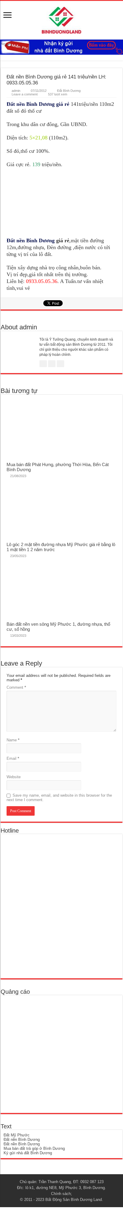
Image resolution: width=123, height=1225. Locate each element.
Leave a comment (25, 94)
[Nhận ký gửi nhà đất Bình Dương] (61, 47)
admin (16, 90)
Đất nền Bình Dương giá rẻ (38, 104)
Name (13, 740)
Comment (16, 687)
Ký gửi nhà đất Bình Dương (28, 1153)
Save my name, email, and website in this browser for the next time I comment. (59, 797)
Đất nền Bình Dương (31, 240)
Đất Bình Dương (69, 90)
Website (14, 777)
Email (13, 758)
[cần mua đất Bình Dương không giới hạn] (47, 1054)
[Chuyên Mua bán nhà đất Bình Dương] (47, 906)
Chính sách (61, 1193)
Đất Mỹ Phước (17, 1135)
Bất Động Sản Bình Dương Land (73, 1199)
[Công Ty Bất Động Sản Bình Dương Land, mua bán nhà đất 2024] (61, 19)
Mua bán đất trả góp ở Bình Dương (34, 1148)
